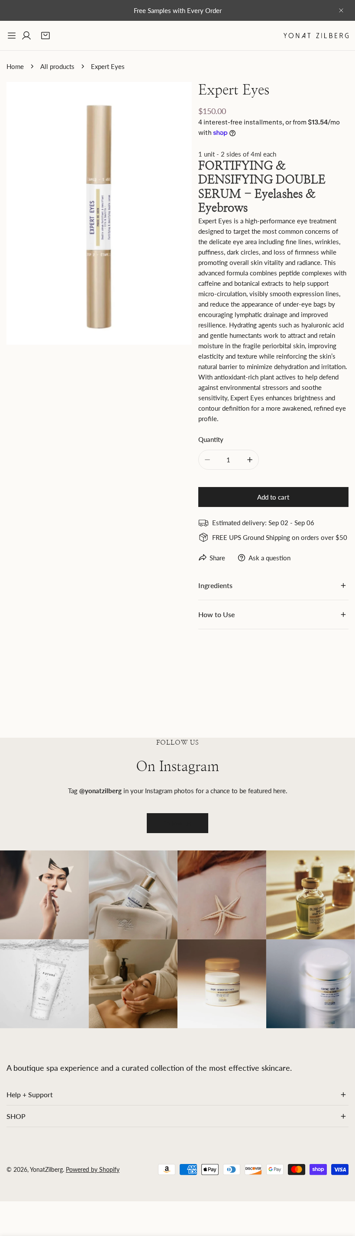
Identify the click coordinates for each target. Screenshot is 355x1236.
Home (15, 66)
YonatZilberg (46, 1169)
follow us (177, 823)
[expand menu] (11, 35)
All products (57, 66)
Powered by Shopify (92, 1169)
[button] (45, 35)
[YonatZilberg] (316, 35)
